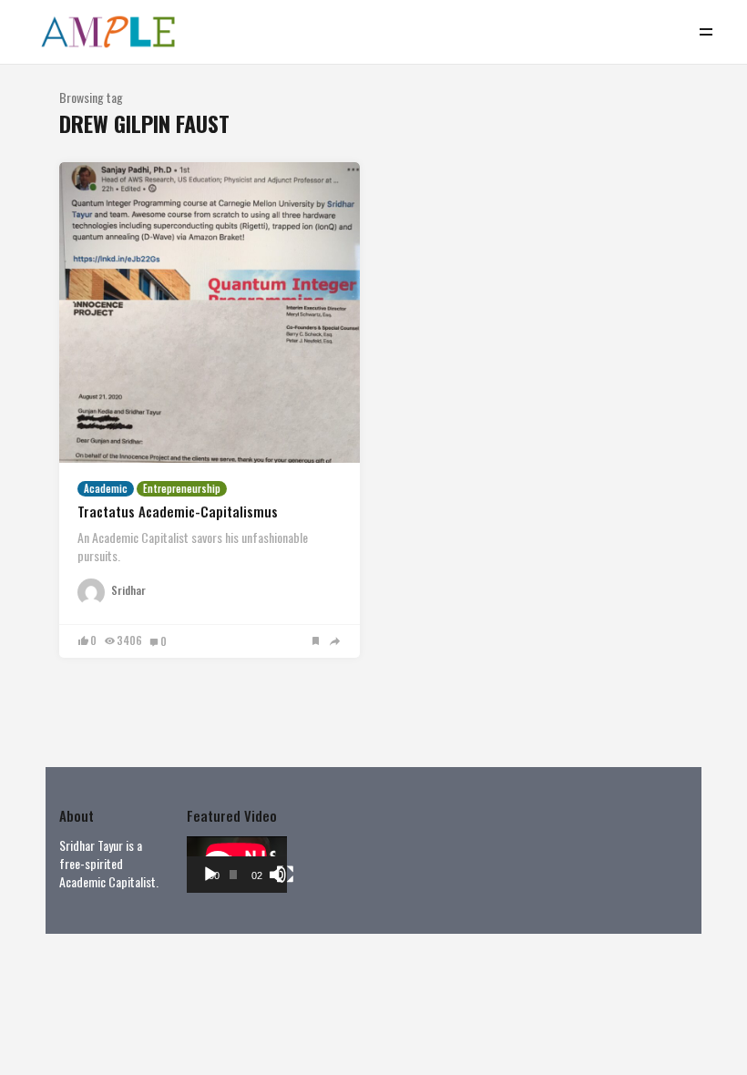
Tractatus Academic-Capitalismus (177, 511)
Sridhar (128, 590)
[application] (237, 864)
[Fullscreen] (285, 874)
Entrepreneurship (181, 488)
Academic (106, 488)
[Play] (210, 874)
